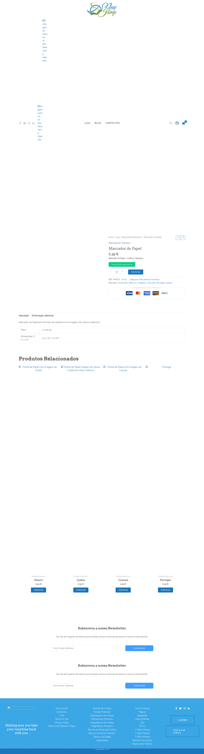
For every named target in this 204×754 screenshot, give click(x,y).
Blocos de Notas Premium (102, 733)
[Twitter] (24, 123)
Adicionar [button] (38, 590)
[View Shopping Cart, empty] (183, 123)
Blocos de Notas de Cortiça (102, 729)
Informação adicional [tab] (42, 315)
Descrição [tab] (24, 315)
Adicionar (135, 272)
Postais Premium (102, 712)
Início (111, 237)
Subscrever (139, 648)
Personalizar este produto (121, 264)
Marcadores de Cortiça (102, 715)
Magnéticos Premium (102, 726)
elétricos (133, 283)
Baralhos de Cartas (142, 740)
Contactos (112, 123)
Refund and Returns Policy (61, 726)
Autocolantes (142, 719)
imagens (142, 283)
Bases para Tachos (142, 743)
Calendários (102, 740)
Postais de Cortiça (102, 708)
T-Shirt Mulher (142, 733)
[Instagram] (29, 123)
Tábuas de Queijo (102, 736)
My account (62, 708)
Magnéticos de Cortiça (102, 722)
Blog (98, 123)
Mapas (142, 712)
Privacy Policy (62, 722)
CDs (142, 722)
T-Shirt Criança (142, 729)
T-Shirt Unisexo (142, 736)
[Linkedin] (33, 123)
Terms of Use (62, 719)
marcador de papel (156, 283)
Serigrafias (142, 715)
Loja (87, 123)
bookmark (123, 283)
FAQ (62, 715)
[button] (170, 123)
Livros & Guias (142, 708)
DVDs (142, 726)
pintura (169, 283)
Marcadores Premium (132, 237)
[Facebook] (20, 123)
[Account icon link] (177, 123)
